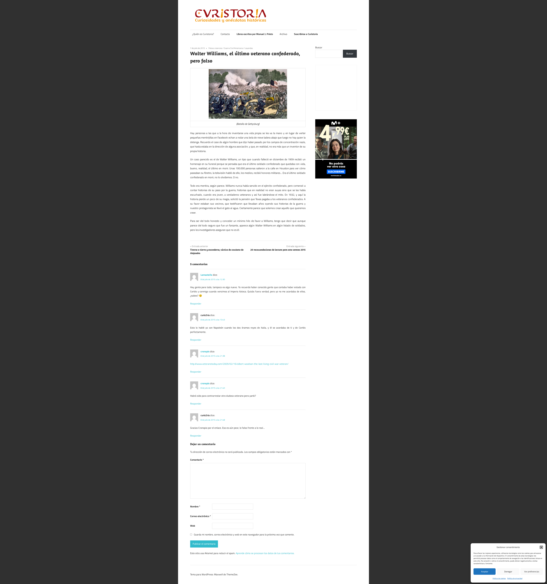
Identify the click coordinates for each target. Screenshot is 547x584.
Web (192, 526)
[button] (541, 547)
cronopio (205, 351)
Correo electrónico (200, 516)
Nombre (195, 506)
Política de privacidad (514, 578)
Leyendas (249, 48)
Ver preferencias (531, 571)
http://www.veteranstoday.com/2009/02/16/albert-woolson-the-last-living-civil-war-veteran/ (239, 364)
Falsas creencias (215, 48)
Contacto (225, 34)
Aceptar (484, 571)
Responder (195, 303)
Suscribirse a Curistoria (306, 34)
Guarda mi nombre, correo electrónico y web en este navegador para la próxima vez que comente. (244, 534)
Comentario (197, 460)
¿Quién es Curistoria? (203, 34)
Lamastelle (206, 275)
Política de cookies (499, 578)
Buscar (318, 47)
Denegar (508, 571)
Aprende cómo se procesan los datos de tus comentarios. (265, 553)
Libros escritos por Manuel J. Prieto (255, 34)
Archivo (283, 34)
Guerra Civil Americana (233, 48)
